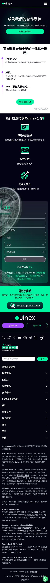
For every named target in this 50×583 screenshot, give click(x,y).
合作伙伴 (6, 411)
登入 (31, 267)
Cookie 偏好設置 (12, 576)
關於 (4, 431)
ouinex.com (7, 446)
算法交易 (6, 386)
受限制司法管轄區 (23, 475)
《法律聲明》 (34, 275)
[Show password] (43, 245)
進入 (42, 358)
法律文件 (26, 502)
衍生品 (5, 379)
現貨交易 (6, 373)
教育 (4, 424)
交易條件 (6, 392)
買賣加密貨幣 (8, 366)
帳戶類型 (6, 418)
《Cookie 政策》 (24, 279)
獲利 (4, 405)
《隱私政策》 (19, 275)
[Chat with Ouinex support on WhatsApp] (45, 579)
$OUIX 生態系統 (10, 398)
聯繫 (4, 437)
